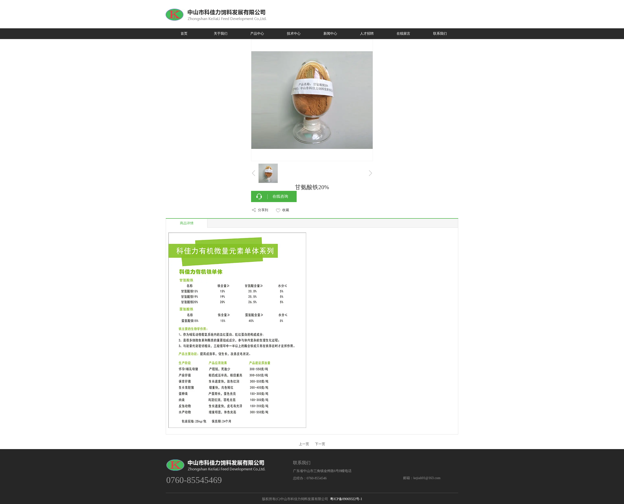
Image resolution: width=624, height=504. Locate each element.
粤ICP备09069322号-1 (346, 499)
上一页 (304, 444)
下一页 (320, 444)
